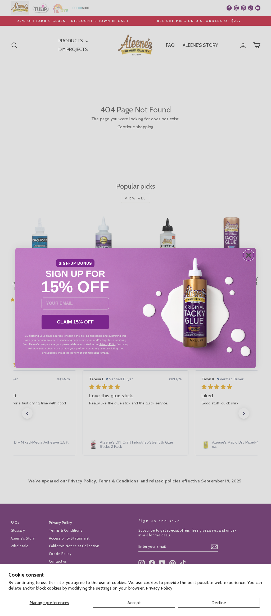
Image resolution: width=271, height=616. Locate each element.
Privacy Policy (159, 588)
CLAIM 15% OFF (75, 322)
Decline (218, 602)
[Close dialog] (248, 255)
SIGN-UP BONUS (75, 263)
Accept (134, 602)
